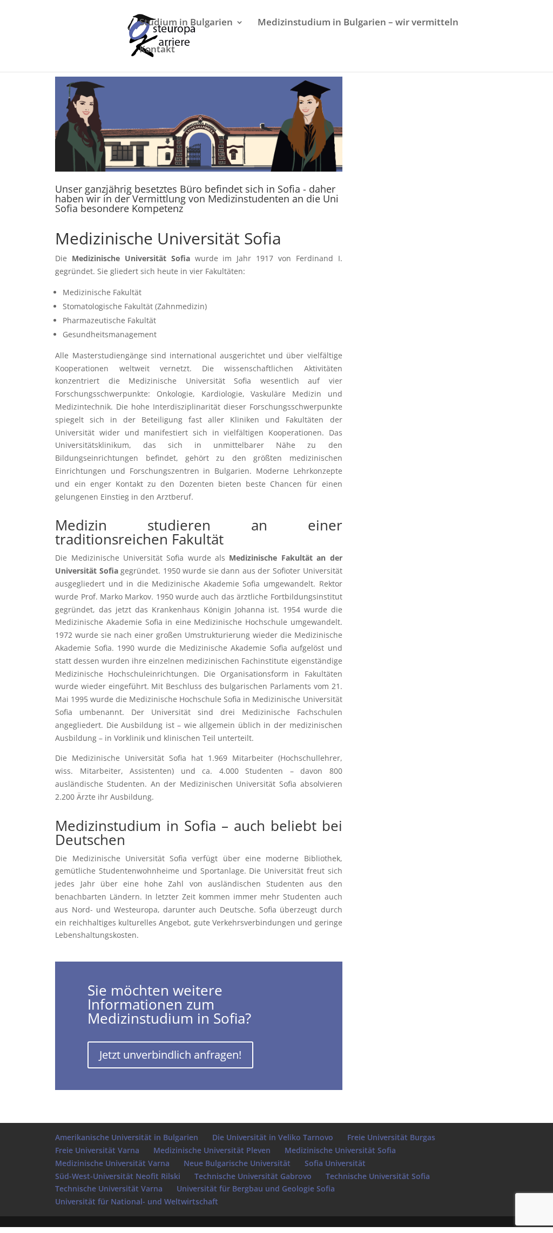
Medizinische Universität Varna (112, 1163)
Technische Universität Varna (109, 1188)
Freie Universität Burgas (391, 1137)
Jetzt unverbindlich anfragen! (170, 1054)
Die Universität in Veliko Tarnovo (272, 1137)
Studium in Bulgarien (186, 23)
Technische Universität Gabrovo (253, 1176)
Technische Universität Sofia (378, 1176)
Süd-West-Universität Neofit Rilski (117, 1176)
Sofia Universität (335, 1163)
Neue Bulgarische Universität (237, 1163)
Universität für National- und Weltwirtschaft (136, 1201)
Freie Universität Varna (97, 1150)
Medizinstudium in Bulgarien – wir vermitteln (358, 23)
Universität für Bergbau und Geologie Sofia (256, 1188)
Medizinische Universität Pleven (212, 1150)
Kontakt (157, 50)
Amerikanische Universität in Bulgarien (126, 1137)
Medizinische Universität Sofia (340, 1150)
